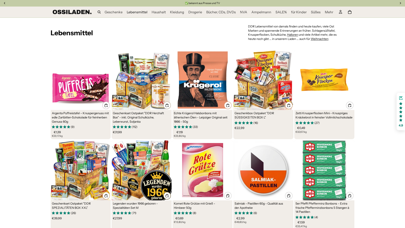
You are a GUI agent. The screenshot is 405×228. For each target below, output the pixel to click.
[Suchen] (99, 12)
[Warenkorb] (349, 12)
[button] (401, 111)
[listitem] (329, 12)
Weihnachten (319, 39)
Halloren (292, 35)
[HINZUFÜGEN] (106, 105)
